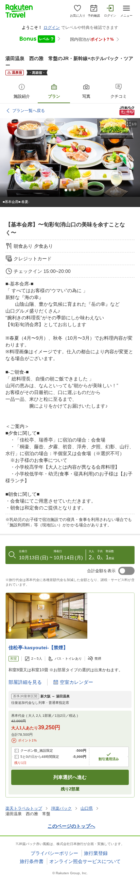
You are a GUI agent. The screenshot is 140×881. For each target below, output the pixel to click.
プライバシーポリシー (54, 853)
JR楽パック (61, 808)
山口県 (87, 808)
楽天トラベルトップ (23, 808)
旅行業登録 (96, 853)
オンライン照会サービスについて (85, 861)
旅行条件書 (31, 861)
